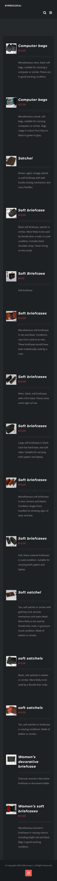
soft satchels (30, 658)
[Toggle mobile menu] (50, 12)
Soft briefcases (32, 313)
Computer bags (32, 46)
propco (29, 865)
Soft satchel (29, 592)
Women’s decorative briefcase (28, 762)
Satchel (25, 158)
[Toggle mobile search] (44, 12)
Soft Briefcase (31, 273)
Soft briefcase (31, 210)
